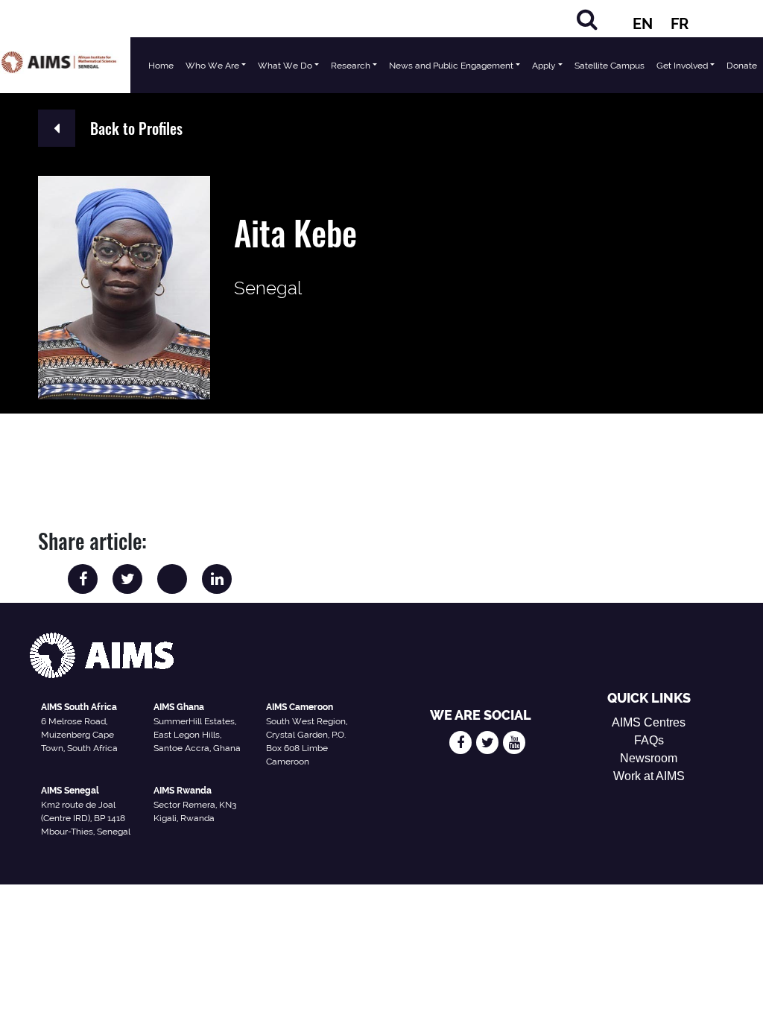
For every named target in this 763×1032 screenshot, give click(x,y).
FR (679, 24)
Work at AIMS (649, 776)
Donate (741, 65)
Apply (544, 65)
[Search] (587, 19)
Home (161, 65)
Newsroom (648, 758)
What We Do (285, 65)
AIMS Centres (649, 722)
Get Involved (682, 65)
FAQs (649, 740)
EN (643, 24)
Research (350, 65)
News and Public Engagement (451, 65)
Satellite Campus (609, 65)
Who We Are (212, 65)
